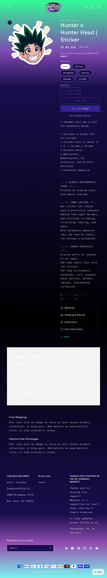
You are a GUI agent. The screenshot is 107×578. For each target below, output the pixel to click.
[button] (8, 7)
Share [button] (67, 337)
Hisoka (67, 79)
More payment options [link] (80, 115)
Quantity (65, 85)
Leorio (85, 73)
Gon (65, 66)
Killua (79, 66)
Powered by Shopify (65, 571)
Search (42, 482)
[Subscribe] (50, 548)
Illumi (83, 79)
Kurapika (68, 73)
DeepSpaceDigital (48, 571)
